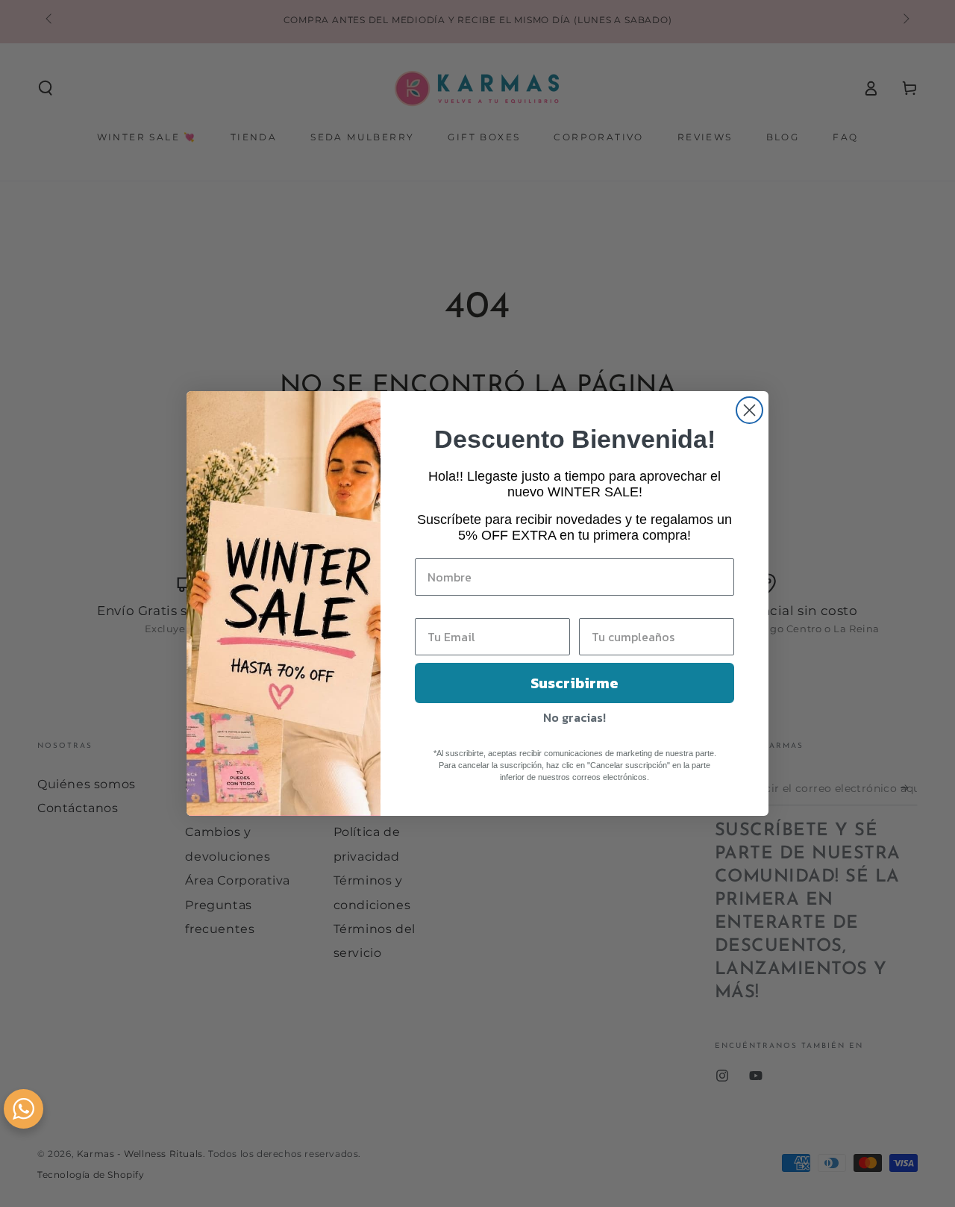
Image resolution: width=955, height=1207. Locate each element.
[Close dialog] (749, 410)
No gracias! (574, 717)
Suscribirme (574, 683)
